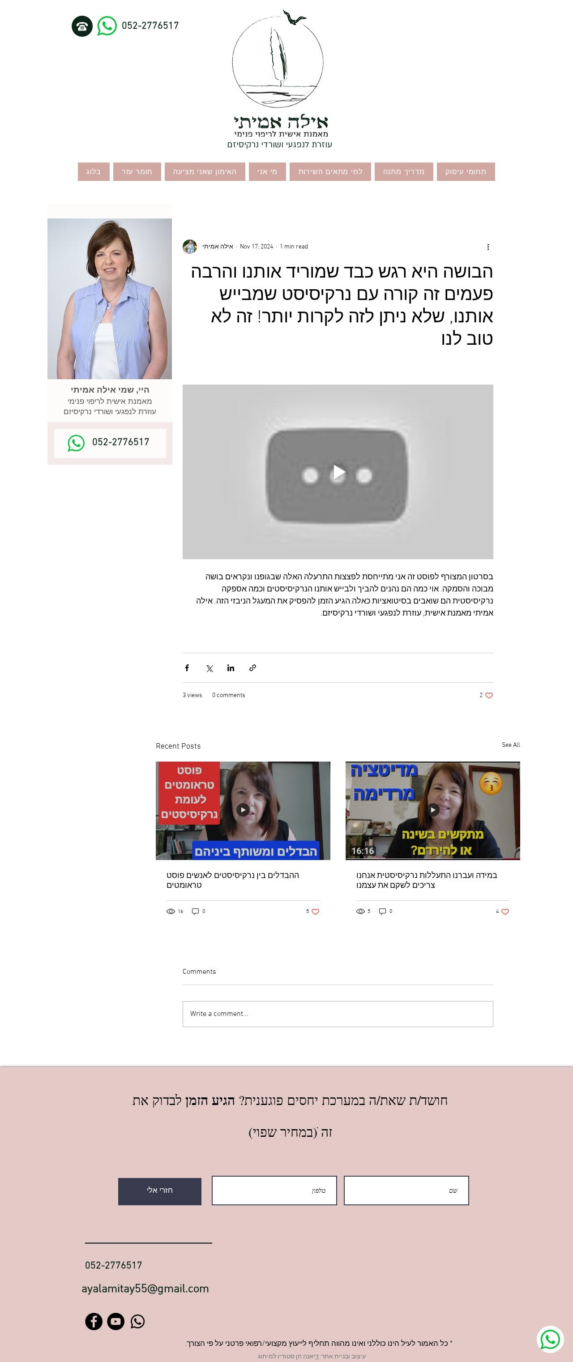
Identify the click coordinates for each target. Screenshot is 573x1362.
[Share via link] (252, 668)
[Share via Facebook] (187, 668)
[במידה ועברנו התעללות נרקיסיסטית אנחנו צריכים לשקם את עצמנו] (433, 811)
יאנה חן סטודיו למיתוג (286, 1357)
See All (511, 745)
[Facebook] (94, 1321)
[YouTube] (115, 1321)
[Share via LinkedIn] (231, 668)
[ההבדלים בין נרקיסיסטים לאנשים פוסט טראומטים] (243, 811)
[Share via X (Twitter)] (209, 668)
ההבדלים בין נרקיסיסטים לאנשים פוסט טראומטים (233, 881)
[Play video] (338, 472)
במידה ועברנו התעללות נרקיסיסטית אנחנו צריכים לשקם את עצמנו (426, 881)
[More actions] (488, 246)
